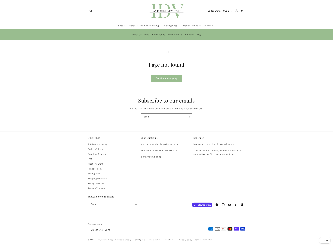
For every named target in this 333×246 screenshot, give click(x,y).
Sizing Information (97, 183)
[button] (91, 11)
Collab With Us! (95, 149)
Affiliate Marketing (97, 144)
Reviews (189, 34)
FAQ (90, 159)
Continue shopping (166, 78)
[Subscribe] (189, 116)
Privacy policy (154, 240)
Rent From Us (175, 34)
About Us (137, 34)
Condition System (97, 154)
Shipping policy (185, 240)
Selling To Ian (94, 173)
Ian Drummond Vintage (104, 240)
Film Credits (158, 34)
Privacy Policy (95, 169)
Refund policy (139, 240)
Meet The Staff (95, 164)
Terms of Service (96, 188)
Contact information (203, 240)
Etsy (199, 34)
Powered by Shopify (123, 240)
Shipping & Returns (97, 178)
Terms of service (169, 240)
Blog (146, 34)
